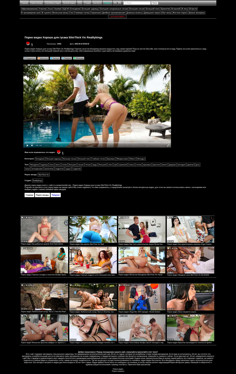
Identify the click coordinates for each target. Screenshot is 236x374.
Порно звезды (36, 3)
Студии (87, 3)
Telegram (107, 3)
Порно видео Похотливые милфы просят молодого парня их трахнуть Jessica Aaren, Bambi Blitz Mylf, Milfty (142, 342)
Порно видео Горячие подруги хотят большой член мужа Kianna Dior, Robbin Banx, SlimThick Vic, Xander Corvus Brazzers (93, 275)
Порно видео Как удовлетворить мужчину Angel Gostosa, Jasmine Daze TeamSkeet (190, 244)
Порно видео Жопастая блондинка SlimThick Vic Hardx (140, 275)
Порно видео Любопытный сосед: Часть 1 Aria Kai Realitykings (44, 312)
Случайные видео (52, 3)
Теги (79, 3)
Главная (24, 3)
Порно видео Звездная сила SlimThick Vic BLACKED (188, 275)
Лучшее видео (69, 3)
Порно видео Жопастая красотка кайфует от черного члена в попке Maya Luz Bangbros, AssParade (44, 342)
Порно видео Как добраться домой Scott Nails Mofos (42, 244)
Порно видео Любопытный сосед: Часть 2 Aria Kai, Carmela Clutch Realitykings (93, 312)
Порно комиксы (118, 371)
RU (115, 3)
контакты (123, 364)
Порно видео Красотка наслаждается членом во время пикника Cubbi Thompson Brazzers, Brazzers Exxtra (190, 342)
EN (119, 3)
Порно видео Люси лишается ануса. (181, 312)
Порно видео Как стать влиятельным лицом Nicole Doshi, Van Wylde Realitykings (142, 244)
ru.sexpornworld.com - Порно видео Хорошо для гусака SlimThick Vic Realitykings (88, 185)
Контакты (97, 3)
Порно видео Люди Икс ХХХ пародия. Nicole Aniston (139, 312)
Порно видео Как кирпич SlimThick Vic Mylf (87, 244)
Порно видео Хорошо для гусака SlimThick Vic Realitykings (63, 37)
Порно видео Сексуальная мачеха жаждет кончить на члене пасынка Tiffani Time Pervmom (93, 342)
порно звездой (59, 189)
